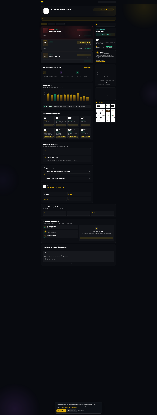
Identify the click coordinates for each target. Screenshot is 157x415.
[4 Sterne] (52, 259)
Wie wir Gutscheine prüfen (100, 61)
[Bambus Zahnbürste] (98, 115)
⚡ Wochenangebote (87, 1)
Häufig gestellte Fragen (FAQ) (102, 76)
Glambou (60, 117)
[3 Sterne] (50, 259)
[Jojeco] (108, 120)
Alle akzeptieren (61, 410)
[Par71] (113, 115)
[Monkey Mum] (108, 111)
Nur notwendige (71, 410)
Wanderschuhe (62, 129)
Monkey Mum (73, 129)
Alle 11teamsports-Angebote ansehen (96, 237)
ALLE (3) (44, 23)
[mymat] (108, 115)
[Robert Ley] (103, 120)
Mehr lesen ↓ (46, 190)
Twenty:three (49, 129)
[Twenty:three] (98, 111)
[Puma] (113, 106)
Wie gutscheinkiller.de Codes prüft (103, 70)
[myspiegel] (98, 106)
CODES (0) (51, 23)
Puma (84, 117)
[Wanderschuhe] (103, 111)
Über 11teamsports (100, 78)
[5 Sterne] (54, 259)
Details (80, 35)
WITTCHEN (85, 129)
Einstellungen (81, 410)
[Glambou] (103, 106)
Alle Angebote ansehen (105, 34)
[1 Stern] (45, 259)
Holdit (72, 117)
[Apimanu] (103, 115)
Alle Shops (68, 1)
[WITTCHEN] (113, 111)
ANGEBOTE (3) (60, 23)
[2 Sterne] (48, 259)
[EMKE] (98, 120)
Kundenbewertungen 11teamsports (103, 84)
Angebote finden (60, 1)
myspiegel (49, 117)
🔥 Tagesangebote (76, 1)
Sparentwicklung (100, 72)
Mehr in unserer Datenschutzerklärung (69, 407)
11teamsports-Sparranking (102, 82)
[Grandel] (113, 120)
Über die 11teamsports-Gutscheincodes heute (105, 80)
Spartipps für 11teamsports (102, 74)
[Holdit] (108, 106)
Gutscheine (99, 68)
